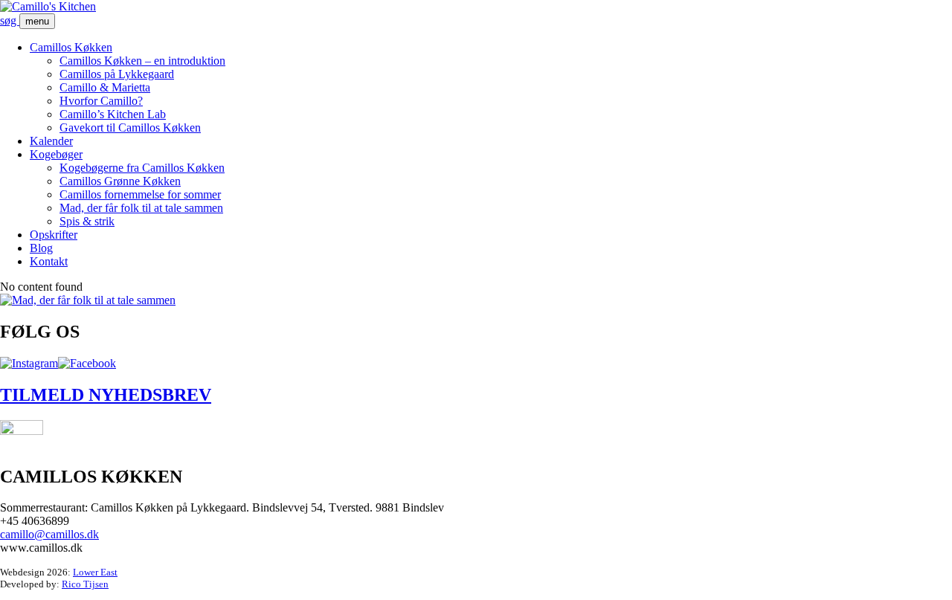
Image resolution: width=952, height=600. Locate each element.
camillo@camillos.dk (49, 534)
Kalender (51, 141)
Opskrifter (53, 234)
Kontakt (49, 261)
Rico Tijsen (85, 584)
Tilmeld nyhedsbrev (105, 394)
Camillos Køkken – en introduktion (142, 60)
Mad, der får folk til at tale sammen (141, 207)
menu (37, 21)
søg (9, 20)
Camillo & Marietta (105, 87)
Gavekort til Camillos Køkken (130, 127)
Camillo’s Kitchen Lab (113, 114)
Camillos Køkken (71, 47)
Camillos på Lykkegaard (117, 74)
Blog (41, 248)
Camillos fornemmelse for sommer (140, 194)
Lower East (95, 572)
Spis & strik (87, 221)
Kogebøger (56, 154)
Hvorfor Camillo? (101, 100)
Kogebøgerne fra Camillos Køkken (142, 167)
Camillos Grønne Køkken (120, 181)
